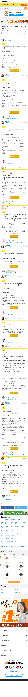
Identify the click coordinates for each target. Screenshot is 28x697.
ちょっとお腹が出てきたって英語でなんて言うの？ (10, 519)
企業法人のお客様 (14, 671)
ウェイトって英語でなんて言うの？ (8, 538)
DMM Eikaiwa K (21, 561)
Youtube (7, 203)
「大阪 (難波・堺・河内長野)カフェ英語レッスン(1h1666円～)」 (15, 498)
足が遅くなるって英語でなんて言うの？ (8, 535)
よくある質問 (17, 589)
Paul (7, 561)
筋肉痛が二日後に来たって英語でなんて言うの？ (10, 533)
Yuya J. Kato (7, 569)
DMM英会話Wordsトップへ (6, 596)
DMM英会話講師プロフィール (11, 163)
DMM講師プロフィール (10, 118)
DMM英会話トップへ (19, 592)
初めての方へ (3, 589)
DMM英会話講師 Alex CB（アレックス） (13, 242)
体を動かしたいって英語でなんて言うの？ (9, 541)
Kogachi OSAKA (21, 569)
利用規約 (2, 592)
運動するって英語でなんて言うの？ (8, 530)
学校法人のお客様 (14, 675)
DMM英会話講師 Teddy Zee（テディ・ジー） (14, 454)
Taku (7, 577)
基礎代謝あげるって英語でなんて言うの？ (9, 543)
